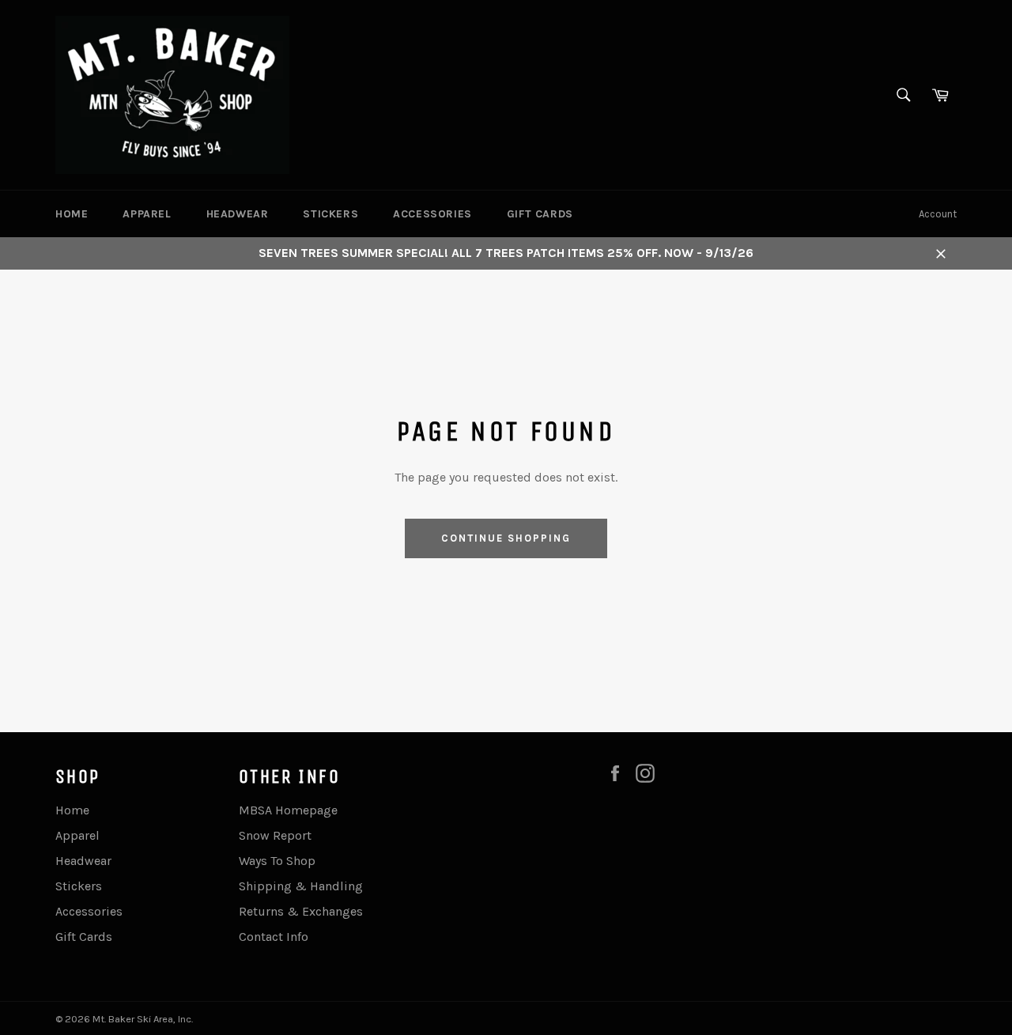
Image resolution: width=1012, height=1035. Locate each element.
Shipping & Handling (301, 885)
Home (71, 214)
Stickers (330, 214)
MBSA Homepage (288, 810)
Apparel (147, 214)
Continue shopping (505, 538)
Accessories (432, 214)
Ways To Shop (277, 860)
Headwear (237, 214)
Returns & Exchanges (301, 911)
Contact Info (273, 936)
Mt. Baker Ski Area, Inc (142, 1019)
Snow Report (275, 835)
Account (938, 214)
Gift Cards (540, 214)
